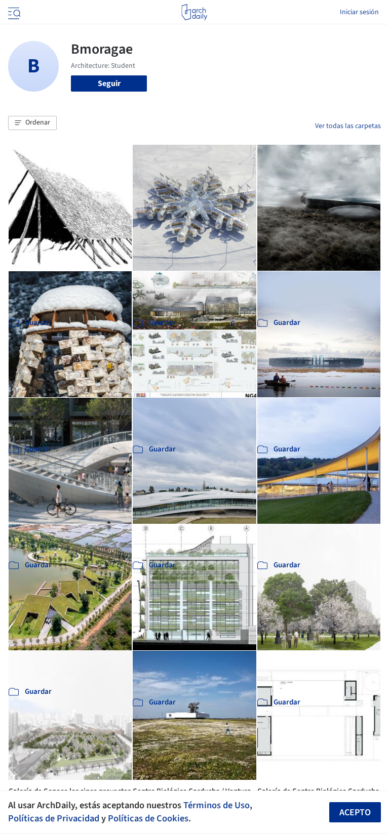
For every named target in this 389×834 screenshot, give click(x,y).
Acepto (355, 812)
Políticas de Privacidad (53, 818)
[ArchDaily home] (194, 12)
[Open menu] (13, 12)
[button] (32, 123)
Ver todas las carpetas (348, 126)
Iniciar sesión (359, 12)
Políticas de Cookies (148, 818)
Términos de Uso (216, 805)
